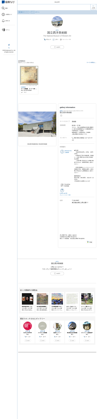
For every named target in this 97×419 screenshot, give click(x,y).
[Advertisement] (57, 368)
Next (95, 302)
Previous (19, 302)
